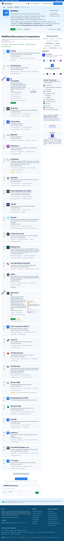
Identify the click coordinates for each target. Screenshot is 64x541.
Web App (60, 48)
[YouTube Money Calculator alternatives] (8, 263)
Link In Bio (56, 40)
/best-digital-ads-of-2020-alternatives (11, 396)
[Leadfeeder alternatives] (8, 159)
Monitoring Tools (5, 534)
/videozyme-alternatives (8, 144)
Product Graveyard (52, 519)
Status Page (26, 29)
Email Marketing (59, 38)
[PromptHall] (8, 79)
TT (8, 327)
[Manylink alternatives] (8, 135)
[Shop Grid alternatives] (8, 108)
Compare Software (36, 513)
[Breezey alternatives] (8, 217)
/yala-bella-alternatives (8, 176)
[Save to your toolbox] (6, 17)
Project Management (50, 532)
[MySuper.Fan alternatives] (8, 247)
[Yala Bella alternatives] (8, 178)
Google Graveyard (52, 521)
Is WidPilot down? (52, 127)
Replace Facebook (52, 513)
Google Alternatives (52, 515)
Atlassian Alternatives (53, 517)
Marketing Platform (48, 45)
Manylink (42, 25)
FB (8, 420)
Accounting (25, 532)
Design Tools (45, 38)
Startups (16, 0)
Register (57, 0)
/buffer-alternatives (7, 272)
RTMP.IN (49, 25)
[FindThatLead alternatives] (8, 66)
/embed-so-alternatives (8, 431)
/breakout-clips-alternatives (9, 404)
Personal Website (56, 45)
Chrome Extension (36, 515)
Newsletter (35, 523)
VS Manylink (48, 89)
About (22, 522)
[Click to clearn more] (32, 502)
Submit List (35, 521)
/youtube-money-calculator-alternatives (12, 261)
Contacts (14, 522)
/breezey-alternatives (7, 216)
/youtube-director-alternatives (10, 351)
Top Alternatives (53, 13)
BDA (8, 398)
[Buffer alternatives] (8, 274)
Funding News (35, 519)
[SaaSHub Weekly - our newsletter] (26, 3)
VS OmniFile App (49, 107)
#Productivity (5, 44)
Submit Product (58, 3)
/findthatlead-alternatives (8, 64)
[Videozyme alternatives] (8, 146)
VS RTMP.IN (48, 91)
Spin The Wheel (41, 537)
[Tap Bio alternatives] (8, 204)
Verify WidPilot (52, 29)
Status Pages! (35, 517)
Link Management (49, 43)
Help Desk (7, 532)
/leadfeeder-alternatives (8, 157)
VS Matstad (48, 97)
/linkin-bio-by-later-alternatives (10, 232)
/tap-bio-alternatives (7, 202)
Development (52, 38)
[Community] (28, 3)
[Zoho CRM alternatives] (8, 382)
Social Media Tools (53, 48)
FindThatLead (28, 23)
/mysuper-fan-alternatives (9, 245)
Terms (16, 537)
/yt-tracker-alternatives (8, 459)
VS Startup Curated (49, 93)
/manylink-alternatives (8, 133)
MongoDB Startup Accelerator (31, 25)
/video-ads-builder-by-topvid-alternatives (12, 189)
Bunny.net (28, 537)
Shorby (21, 23)
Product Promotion (6, 522)
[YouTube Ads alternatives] (8, 366)
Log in (5, 491)
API (26, 522)
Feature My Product (47, 3)
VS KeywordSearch (50, 99)
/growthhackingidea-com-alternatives (11, 446)
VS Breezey (48, 95)
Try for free (13, 319)
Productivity (45, 48)
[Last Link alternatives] (8, 340)
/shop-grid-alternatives (8, 106)
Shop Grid (37, 23)
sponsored (21, 502)
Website (13, 29)
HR (36, 532)
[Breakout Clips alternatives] (8, 406)
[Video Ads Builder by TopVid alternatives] (8, 191)
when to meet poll (55, 537)
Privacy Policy (10, 537)
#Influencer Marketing (30, 44)
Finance (12, 534)
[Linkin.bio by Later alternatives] (8, 234)
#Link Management (6, 46)
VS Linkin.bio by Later (50, 101)
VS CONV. (47, 105)
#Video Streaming (13, 44)
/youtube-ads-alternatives (9, 364)
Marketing (57, 43)
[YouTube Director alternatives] (8, 353)
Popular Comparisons (55, 14)
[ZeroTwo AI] (8, 293)
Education (17, 534)
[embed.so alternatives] (8, 433)
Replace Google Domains (54, 523)
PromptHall (51, 138)
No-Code (5, 530)
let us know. (58, 120)
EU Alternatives (51, 525)
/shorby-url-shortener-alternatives (10, 49)
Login (61, 0)
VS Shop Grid (48, 85)
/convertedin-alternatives (8, 120)
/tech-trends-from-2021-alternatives (11, 325)
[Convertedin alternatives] (8, 121)
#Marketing (21, 44)
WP (6, 13)
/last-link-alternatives (7, 338)
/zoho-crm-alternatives (8, 381)
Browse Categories (36, 511)
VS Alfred (47, 103)
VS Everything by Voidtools (51, 109)
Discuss (18, 522)
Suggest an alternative (21, 478)
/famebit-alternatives (7, 418)
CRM (3, 532)
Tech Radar (50, 511)
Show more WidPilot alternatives (21, 473)
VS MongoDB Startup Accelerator (53, 87)
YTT (8, 461)
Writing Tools (41, 532)
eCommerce (32, 532)
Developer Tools (12, 530)
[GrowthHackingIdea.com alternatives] (8, 447)
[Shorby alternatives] (8, 51)
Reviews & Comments (55, 16)
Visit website (13, 102)
